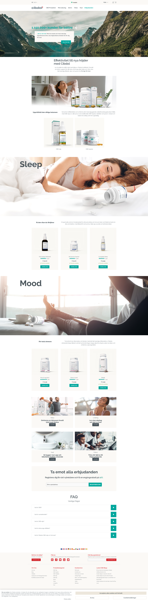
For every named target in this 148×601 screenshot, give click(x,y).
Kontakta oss (77, 572)
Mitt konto (77, 570)
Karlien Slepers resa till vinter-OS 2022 (105, 575)
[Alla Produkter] (95, 398)
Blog (33, 572)
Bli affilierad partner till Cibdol (38, 577)
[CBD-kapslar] (89, 132)
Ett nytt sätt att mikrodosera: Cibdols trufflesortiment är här (104, 571)
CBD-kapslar (56, 572)
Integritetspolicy (78, 579)
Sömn (54, 579)
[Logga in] (113, 2)
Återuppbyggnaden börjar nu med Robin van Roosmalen (106, 578)
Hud (54, 585)
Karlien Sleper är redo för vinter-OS (104, 573)
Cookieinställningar (129, 598)
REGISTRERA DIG (111, 559)
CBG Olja (55, 575)
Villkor (76, 581)
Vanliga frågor (78, 575)
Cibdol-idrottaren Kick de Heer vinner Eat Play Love (106, 582)
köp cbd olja (66, 42)
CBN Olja (55, 577)
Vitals (54, 581)
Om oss (33, 570)
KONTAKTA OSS (36, 559)
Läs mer (52, 424)
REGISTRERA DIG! (95, 484)
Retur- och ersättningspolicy (81, 577)
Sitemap (76, 583)
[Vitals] (95, 432)
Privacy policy (67, 599)
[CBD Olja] (58, 132)
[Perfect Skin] (52, 432)
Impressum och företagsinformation (39, 575)
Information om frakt (79, 573)
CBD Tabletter (56, 573)
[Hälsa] (52, 398)
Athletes (33, 573)
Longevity (55, 583)
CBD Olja (55, 570)
